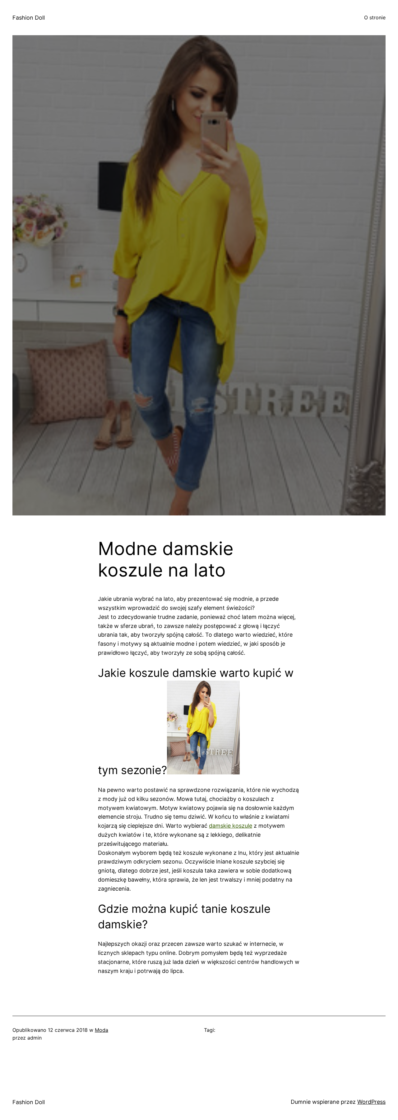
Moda (101, 1030)
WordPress (371, 1101)
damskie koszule (230, 825)
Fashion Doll (28, 17)
